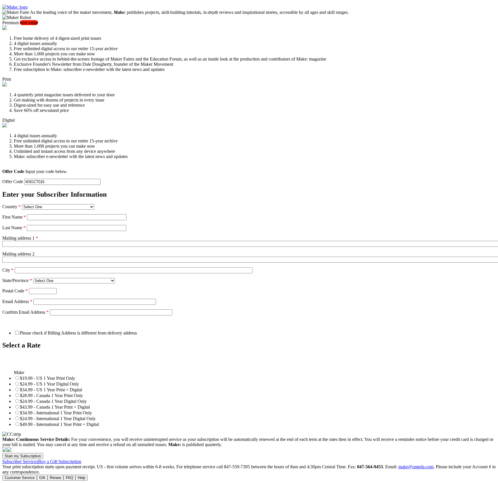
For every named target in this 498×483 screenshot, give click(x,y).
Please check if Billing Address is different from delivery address (78, 332)
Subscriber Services (20, 461)
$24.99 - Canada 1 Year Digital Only (53, 401)
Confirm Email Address (25, 312)
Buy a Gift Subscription (59, 461)
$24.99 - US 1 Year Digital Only (49, 383)
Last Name (14, 227)
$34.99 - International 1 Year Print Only (56, 412)
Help (81, 478)
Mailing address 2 (18, 253)
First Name (14, 217)
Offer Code (12, 181)
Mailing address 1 (20, 238)
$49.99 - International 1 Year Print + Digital (59, 424)
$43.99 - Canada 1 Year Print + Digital (55, 407)
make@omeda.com (415, 466)
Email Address (17, 301)
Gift (42, 478)
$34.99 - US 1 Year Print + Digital (51, 389)
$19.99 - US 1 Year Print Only (47, 378)
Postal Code (15, 290)
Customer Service (20, 478)
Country (11, 206)
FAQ (69, 478)
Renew (55, 478)
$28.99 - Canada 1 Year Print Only (51, 395)
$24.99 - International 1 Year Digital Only (58, 418)
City (8, 270)
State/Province (17, 280)
